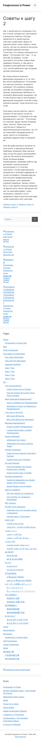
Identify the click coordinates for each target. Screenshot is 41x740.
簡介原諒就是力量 (12, 659)
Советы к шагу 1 (10, 204)
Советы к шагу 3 (26, 204)
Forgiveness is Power (16, 5)
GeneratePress (20, 737)
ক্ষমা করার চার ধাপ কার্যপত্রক (15, 570)
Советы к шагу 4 (10, 207)
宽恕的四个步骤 (13, 598)
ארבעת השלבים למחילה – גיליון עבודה (21, 527)
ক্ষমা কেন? (8, 563)
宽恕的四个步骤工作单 (16, 602)
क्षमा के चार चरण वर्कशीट (15, 559)
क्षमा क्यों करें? (9, 552)
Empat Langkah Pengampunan (20, 427)
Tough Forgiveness (11, 645)
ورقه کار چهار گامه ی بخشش (18, 538)
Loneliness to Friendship (13, 715)
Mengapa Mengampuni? (15, 423)
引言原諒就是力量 (12, 655)
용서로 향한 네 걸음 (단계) (17, 620)
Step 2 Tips (10, 372)
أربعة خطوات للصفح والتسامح (18, 545)
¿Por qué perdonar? (13, 386)
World (5, 648)
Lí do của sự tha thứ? (14, 412)
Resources (7, 634)
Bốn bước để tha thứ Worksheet (20, 420)
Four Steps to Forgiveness (14, 354)
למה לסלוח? (9, 520)
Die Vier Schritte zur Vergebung (20, 493)
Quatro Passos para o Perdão (19, 473)
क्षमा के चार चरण (12, 556)
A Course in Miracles (11, 724)
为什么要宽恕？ (11, 595)
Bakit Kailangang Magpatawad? (18, 399)
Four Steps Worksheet (14, 357)
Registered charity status (13, 697)
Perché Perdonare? (13, 450)
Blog (5, 347)
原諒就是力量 (8, 652)
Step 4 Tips (10, 379)
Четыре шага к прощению (18, 517)
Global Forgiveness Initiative (15, 711)
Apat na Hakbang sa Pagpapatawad (22, 403)
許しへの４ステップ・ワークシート (21, 591)
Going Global (8, 708)
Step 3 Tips (10, 375)
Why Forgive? (10, 503)
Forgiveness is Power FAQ (16, 343)
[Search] (35, 219)
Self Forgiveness (10, 641)
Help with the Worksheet (15, 361)
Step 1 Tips (9, 368)
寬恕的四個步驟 (13, 609)
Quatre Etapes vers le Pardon (19, 486)
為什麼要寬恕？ (11, 605)
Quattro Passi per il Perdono (18, 460)
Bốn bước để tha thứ (15, 416)
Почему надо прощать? (15, 507)
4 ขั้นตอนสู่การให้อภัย (15, 577)
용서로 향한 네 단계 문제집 (17, 623)
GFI (4, 382)
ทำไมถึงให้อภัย (10, 573)
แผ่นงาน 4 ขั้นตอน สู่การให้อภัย (19, 581)
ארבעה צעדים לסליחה (15, 524)
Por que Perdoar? (12, 463)
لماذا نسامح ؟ (10, 541)
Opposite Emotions (13, 364)
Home (5, 627)
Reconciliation (9, 630)
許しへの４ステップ (15, 588)
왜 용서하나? (10, 616)
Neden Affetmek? (12, 436)
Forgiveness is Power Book (16, 637)
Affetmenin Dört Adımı (16, 440)
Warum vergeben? (12, 490)
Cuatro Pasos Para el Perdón (19, 389)
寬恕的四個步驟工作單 (16, 613)
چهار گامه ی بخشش (14, 534)
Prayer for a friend (11, 704)
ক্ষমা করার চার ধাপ (12, 566)
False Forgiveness (10, 350)
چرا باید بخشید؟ (11, 531)
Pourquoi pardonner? (14, 476)
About (5, 340)
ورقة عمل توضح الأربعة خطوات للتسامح (22, 549)
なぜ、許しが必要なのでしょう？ (18, 584)
